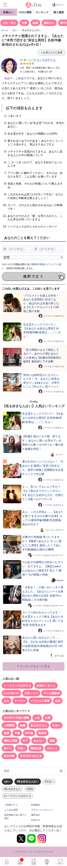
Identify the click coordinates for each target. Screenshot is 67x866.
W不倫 (29, 733)
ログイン (59, 4)
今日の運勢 (25, 12)
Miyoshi (60, 580)
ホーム (6, 861)
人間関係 (9, 725)
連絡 (52, 740)
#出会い (49, 781)
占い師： (38, 60)
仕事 (24, 22)
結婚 (35, 22)
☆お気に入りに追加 (51, 52)
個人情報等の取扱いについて (41, 264)
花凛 (57, 700)
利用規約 (35, 805)
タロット (52, 748)
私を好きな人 (39, 725)
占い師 (33, 861)
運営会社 (35, 815)
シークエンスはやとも (53, 316)
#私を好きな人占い (28, 781)
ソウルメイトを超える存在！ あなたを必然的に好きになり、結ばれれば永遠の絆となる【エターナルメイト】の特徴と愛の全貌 (41, 303)
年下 (25, 740)
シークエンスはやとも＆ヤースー (48, 555)
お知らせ (35, 820)
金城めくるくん (46, 685)
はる (6, 700)
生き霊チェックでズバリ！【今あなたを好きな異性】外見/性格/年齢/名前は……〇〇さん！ (42, 417)
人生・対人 (9, 22)
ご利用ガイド (11, 805)
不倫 (17, 733)
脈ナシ (8, 748)
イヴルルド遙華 (40, 700)
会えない (38, 740)
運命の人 (49, 22)
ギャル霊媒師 (51, 693)
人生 (37, 717)
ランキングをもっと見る (34, 666)
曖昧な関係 (11, 740)
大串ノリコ (31, 693)
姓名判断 (9, 755)
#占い (7, 781)
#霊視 (29, 788)
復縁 (6, 733)
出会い (56, 725)
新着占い (8, 12)
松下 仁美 (59, 656)
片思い (21, 748)
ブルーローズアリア (54, 530)
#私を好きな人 (12, 788)
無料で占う (33, 276)
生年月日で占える (31, 755)
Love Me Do (11, 693)
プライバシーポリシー (42, 810)
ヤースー (59, 454)
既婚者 (42, 733)
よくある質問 (11, 810)
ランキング (42, 12)
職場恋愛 (36, 748)
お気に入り (60, 861)
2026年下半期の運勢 (16, 717)
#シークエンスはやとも (17, 795)
